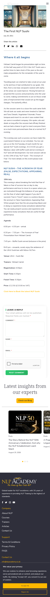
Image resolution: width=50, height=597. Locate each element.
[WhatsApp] (17, 46)
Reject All (25, 592)
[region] (25, 580)
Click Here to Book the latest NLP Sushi (22, 291)
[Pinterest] (14, 502)
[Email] (21, 46)
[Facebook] (4, 46)
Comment (10, 320)
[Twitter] (8, 46)
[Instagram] (10, 502)
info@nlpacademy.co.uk (11, 561)
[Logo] (10, 3)
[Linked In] (13, 46)
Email (9, 350)
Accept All (25, 586)
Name (9, 339)
